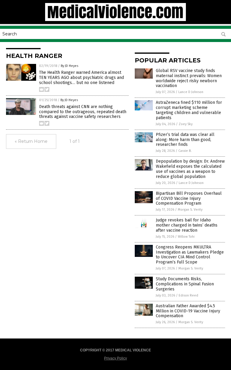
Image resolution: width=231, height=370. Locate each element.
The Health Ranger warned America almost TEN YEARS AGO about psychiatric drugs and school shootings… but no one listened (81, 77)
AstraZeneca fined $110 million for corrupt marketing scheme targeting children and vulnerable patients (189, 110)
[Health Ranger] (115, 20)
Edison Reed (188, 295)
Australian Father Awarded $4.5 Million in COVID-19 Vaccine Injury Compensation (188, 311)
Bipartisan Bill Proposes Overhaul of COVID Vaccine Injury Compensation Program (189, 198)
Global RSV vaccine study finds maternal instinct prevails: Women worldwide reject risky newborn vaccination (189, 78)
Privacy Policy (115, 358)
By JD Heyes (69, 66)
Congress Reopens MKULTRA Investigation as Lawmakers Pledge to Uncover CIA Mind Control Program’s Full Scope (190, 255)
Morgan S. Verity (190, 210)
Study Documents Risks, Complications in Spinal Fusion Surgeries (185, 284)
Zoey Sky (185, 124)
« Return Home (31, 141)
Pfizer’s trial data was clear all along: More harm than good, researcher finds (185, 139)
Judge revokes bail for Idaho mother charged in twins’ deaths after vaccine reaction (186, 225)
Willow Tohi (186, 237)
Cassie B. (185, 151)
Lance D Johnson (190, 92)
